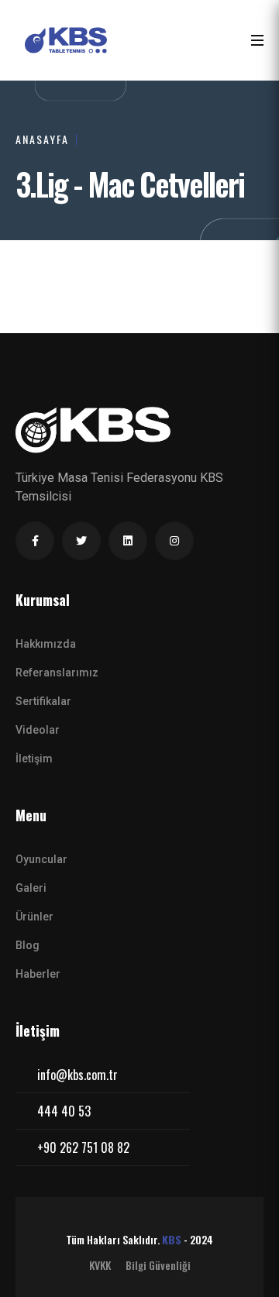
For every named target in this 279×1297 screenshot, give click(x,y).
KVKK (100, 1265)
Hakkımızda (46, 644)
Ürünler (34, 916)
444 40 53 (64, 1111)
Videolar (38, 730)
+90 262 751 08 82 (83, 1147)
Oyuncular (41, 859)
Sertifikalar (43, 701)
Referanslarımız (57, 672)
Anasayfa (42, 139)
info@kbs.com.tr (77, 1074)
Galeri (31, 888)
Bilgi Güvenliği (158, 1265)
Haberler (38, 974)
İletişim (34, 758)
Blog (28, 945)
